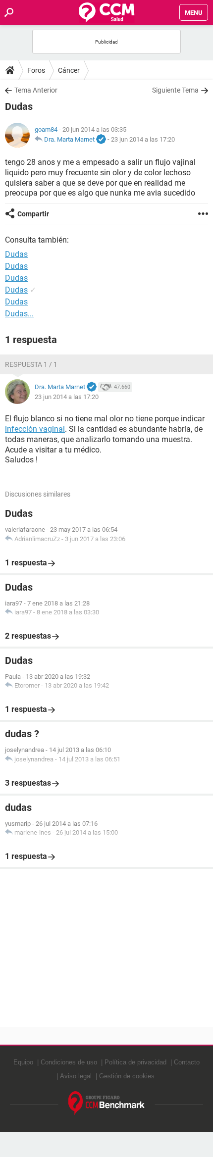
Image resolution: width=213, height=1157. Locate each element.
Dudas (16, 266)
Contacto (187, 1062)
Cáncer (69, 70)
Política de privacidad (135, 1062)
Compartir (33, 214)
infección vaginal (35, 429)
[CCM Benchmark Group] (106, 1103)
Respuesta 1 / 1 (31, 364)
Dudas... (19, 313)
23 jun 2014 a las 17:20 (143, 139)
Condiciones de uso (69, 1062)
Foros (36, 70)
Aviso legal (76, 1076)
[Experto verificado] (101, 139)
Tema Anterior (35, 90)
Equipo (23, 1062)
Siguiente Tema (175, 90)
